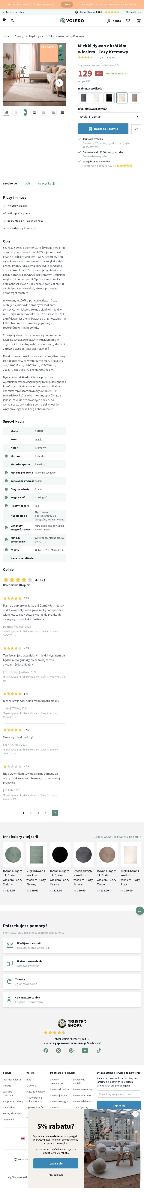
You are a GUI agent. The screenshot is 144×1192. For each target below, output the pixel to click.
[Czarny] (109, 97)
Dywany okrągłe (59, 1101)
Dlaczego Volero (35, 1091)
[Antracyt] (83, 97)
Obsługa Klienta (133, 12)
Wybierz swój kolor (91, 88)
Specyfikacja (47, 183)
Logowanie (9, 1119)
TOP (140, 911)
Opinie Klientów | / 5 (72, 1039)
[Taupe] (134, 97)
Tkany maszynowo (45, 472)
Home (6, 36)
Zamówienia (9, 1107)
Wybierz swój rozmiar (92, 109)
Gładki (38, 439)
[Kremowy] (121, 97)
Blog (29, 1079)
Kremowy (40, 447)
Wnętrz (60, 519)
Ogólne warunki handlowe (22, 1177)
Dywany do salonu (60, 1089)
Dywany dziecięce (83, 1101)
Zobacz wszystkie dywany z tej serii (116, 837)
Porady (7, 1085)
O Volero (31, 1085)
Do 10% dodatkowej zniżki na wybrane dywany (30, 4)
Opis (28, 183)
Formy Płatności (12, 1113)
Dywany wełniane (82, 1089)
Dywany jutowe (58, 1095)
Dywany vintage (82, 1095)
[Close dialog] (135, 1114)
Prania (51, 519)
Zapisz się (56, 1163)
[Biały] (96, 97)
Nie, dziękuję (56, 1174)
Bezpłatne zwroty (13, 1101)
